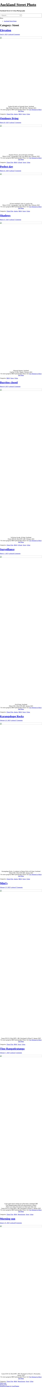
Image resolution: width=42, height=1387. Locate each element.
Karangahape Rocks (12, 716)
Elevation (5, 30)
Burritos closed (9, 382)
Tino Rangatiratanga (12, 1048)
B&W (20, 114)
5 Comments (16, 386)
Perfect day (6, 166)
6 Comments (16, 34)
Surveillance (7, 549)
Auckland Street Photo (18, 5)
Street (24, 114)
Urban (28, 114)
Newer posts (3, 1384)
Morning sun (7, 1218)
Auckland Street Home (10, 21)
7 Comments (17, 122)
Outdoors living (9, 118)
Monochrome (21, 1214)
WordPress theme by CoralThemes (9, 1386)
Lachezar (10, 34)
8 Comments (18, 1223)
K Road (20, 162)
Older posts (3, 1383)
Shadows (5, 215)
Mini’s (4, 883)
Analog (16, 114)
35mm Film (10, 114)
